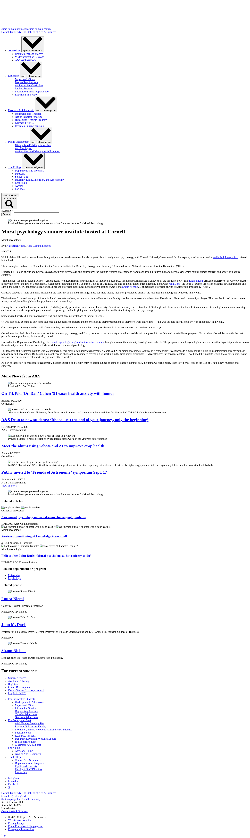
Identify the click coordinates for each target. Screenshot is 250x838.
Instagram (13, 778)
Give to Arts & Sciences (28, 754)
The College (14, 167)
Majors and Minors (25, 79)
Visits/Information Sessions (29, 56)
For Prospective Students (21, 699)
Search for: (7, 210)
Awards (19, 185)
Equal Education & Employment (25, 826)
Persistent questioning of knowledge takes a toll (34, 536)
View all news (9, 485)
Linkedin (13, 781)
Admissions (14, 50)
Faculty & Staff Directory (28, 769)
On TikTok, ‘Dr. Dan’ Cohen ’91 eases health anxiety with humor (57, 393)
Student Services (24, 88)
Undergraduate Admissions (29, 702)
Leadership (21, 182)
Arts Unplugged (23, 148)
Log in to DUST (17, 693)
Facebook (13, 784)
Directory (20, 173)
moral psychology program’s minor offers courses (78, 342)
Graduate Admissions (26, 717)
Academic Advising (18, 681)
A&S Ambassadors (25, 60)
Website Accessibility (19, 820)
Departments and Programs (29, 170)
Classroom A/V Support (28, 744)
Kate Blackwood (15, 245)
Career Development (19, 687)
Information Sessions (26, 708)
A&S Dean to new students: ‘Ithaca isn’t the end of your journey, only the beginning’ (74, 419)
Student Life (21, 176)
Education (13, 75)
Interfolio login (23, 732)
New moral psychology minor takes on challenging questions (43, 517)
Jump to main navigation (14, 28)
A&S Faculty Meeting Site (29, 723)
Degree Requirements (26, 82)
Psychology (14, 578)
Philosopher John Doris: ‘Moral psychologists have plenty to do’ (46, 555)
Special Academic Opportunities (32, 91)
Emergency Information (21, 829)
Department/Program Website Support (35, 738)
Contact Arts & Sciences (28, 760)
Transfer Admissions (26, 714)
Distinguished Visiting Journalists (33, 145)
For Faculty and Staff (19, 720)
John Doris (174, 283)
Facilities (19, 188)
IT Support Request (25, 741)
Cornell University (11, 32)
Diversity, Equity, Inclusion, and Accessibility (39, 179)
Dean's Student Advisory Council (26, 690)
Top (3, 835)
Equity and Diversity (26, 766)
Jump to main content (39, 28)
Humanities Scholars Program (31, 119)
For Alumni (14, 747)
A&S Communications (39, 245)
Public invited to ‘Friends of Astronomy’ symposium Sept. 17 (54, 472)
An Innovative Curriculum (29, 85)
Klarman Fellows (24, 122)
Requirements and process (29, 53)
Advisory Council (24, 750)
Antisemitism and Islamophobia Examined (37, 151)
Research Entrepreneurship (29, 126)
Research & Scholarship (21, 110)
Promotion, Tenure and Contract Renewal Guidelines (43, 729)
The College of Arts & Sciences (39, 32)
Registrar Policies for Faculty (30, 726)
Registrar (13, 684)
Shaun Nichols (130, 286)
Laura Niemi (196, 280)
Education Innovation (26, 94)
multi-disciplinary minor (225, 257)
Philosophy (14, 575)
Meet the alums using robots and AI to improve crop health (52, 446)
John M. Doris (13, 624)
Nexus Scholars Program (28, 116)
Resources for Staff (25, 735)
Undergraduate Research (28, 113)
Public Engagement (18, 141)
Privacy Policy (16, 823)
